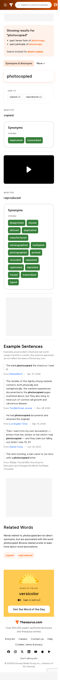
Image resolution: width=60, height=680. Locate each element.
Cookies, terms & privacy (28, 644)
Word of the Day (29, 588)
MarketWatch (16, 374)
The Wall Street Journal (20, 408)
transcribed (34, 140)
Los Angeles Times (18, 424)
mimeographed (19, 245)
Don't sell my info (28, 658)
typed (13, 282)
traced (14, 274)
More (40, 63)
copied (10, 555)
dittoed (14, 230)
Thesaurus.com (11, 5)
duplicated (16, 140)
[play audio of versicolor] (19, 600)
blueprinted (17, 222)
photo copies (35, 51)
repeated (31, 259)
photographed (18, 252)
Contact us (37, 638)
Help (50, 638)
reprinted (32, 267)
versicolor (29, 593)
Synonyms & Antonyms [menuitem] (19, 63)
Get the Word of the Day (29, 609)
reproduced (25, 555)
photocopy (38, 40)
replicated (16, 267)
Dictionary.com (55, 5)
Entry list (10, 638)
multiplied (38, 245)
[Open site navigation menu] (5, 5)
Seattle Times (16, 447)
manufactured (18, 237)
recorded (15, 259)
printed (36, 252)
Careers (23, 638)
